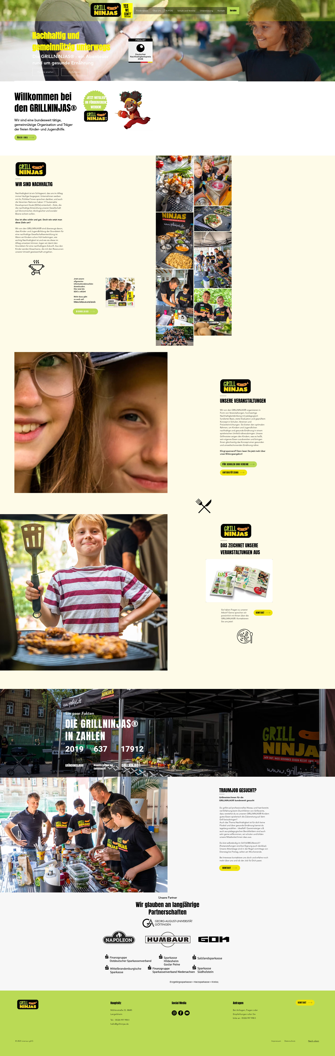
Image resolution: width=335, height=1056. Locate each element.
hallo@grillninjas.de (119, 1024)
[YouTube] (187, 1013)
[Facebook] (180, 1013)
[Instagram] (174, 1013)
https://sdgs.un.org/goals (84, 302)
